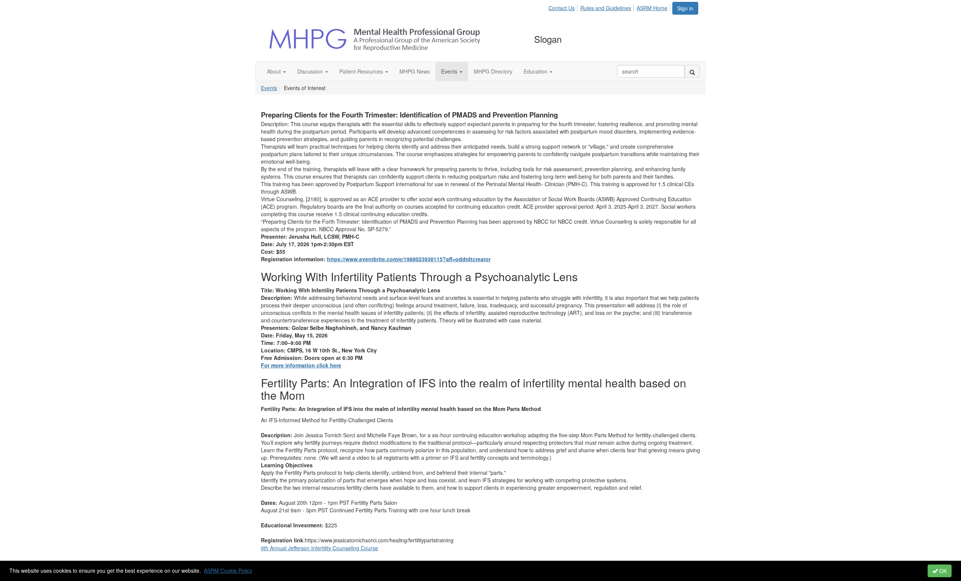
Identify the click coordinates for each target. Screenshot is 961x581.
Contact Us (561, 8)
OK (942, 571)
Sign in (685, 8)
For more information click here (301, 365)
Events (269, 88)
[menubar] (610, 7)
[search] (692, 71)
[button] (276, 71)
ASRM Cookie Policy (228, 570)
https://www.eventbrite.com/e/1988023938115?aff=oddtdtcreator (409, 259)
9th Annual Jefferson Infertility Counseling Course (319, 548)
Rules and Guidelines (605, 8)
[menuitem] (564, 7)
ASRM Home (652, 8)
